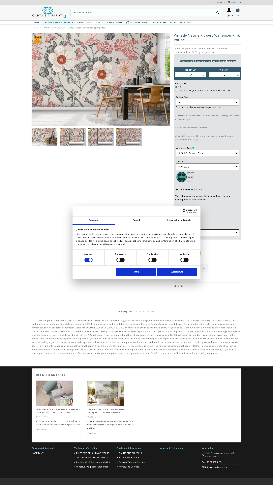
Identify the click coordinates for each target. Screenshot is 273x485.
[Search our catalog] (217, 12)
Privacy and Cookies (129, 466)
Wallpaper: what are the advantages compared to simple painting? (58, 411)
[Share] (175, 286)
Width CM (224, 69)
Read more (41, 429)
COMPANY (38, 453)
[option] (59, 408)
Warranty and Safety (129, 457)
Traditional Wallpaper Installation (93, 462)
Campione (180, 83)
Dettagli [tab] (136, 220)
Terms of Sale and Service (132, 462)
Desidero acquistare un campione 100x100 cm (204, 90)
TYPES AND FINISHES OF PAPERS (92, 453)
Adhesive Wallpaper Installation (92, 466)
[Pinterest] (182, 286)
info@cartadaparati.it (216, 467)
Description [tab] (125, 311)
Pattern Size (182, 97)
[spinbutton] (190, 74)
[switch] (120, 260)
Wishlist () (235, 2)
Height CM (190, 69)
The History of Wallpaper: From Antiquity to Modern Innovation (106, 411)
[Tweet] (178, 286)
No (179, 87)
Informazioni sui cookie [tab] (179, 220)
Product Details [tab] (145, 311)
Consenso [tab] (94, 220)
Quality (179, 161)
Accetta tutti (177, 272)
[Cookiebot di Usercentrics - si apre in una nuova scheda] (184, 211)
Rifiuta (136, 272)
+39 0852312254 (213, 462)
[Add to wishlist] (203, 268)
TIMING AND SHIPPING (130, 453)
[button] (58, 22)
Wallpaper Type (184, 148)
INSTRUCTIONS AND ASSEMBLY (92, 457)
